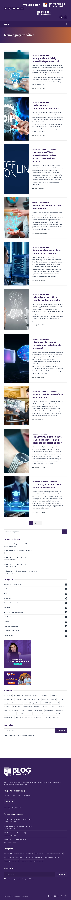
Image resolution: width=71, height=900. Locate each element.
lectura (46, 706)
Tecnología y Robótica (40, 55)
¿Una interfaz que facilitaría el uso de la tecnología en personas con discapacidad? (47, 439)
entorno (56, 703)
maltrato (27, 703)
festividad (62, 706)
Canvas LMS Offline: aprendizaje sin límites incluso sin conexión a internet (44, 157)
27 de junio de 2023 (39, 280)
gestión (53, 699)
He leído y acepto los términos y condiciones (19, 735)
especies (7, 706)
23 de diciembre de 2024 (40, 188)
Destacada (7, 598)
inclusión (45, 714)
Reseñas (6, 621)
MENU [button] (6, 24)
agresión (36, 703)
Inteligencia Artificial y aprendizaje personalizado (46, 60)
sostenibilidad (46, 703)
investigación (8, 717)
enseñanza (36, 695)
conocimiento (18, 695)
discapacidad (8, 699)
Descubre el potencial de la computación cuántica (46, 252)
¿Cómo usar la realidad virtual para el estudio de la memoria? (46, 344)
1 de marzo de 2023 (39, 467)
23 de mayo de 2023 (39, 377)
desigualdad (8, 703)
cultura (7, 710)
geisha (30, 710)
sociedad (45, 695)
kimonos (23, 710)
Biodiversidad (8, 589)
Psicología (7, 617)
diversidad (37, 706)
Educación (36, 149)
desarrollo (8, 695)
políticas (59, 710)
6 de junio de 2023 (39, 325)
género (28, 695)
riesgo (60, 699)
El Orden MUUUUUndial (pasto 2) (15, 564)
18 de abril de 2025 (39, 135)
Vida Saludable (8, 635)
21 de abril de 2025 (39, 88)
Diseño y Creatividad (11, 603)
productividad (49, 710)
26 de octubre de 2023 (40, 233)
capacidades (56, 717)
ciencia (20, 714)
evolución (26, 699)
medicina (28, 714)
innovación (19, 703)
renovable (36, 714)
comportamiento (9, 714)
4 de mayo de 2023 (39, 420)
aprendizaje (27, 706)
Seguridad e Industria (11, 626)
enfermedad (36, 699)
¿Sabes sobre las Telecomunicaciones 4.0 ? (45, 107)
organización (55, 695)
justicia (18, 699)
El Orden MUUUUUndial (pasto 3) (15, 557)
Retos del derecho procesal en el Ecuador (18, 544)
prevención (39, 710)
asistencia (46, 717)
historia (15, 710)
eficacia (45, 699)
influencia (28, 717)
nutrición (37, 717)
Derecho (6, 593)
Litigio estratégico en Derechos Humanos (18, 551)
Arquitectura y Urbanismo (12, 584)
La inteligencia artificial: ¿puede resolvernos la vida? (47, 299)
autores (53, 706)
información (17, 706)
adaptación (19, 717)
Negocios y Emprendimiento (13, 612)
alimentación (55, 714)
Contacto (9, 801)
